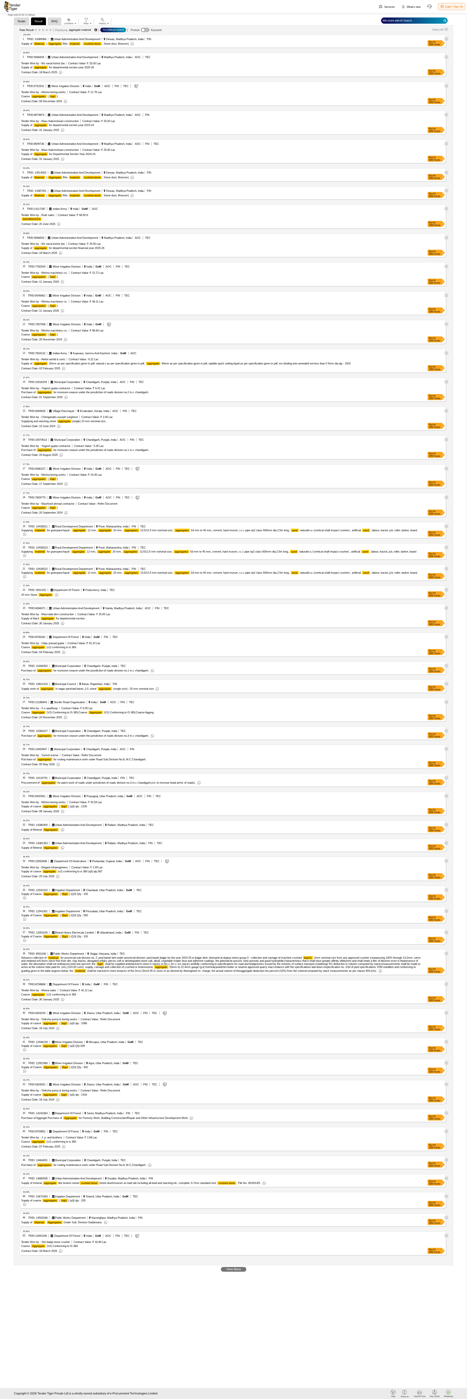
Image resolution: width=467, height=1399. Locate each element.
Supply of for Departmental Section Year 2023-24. (58, 154)
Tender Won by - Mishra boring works (43, 92)
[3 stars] (43, 30)
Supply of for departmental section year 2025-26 (57, 67)
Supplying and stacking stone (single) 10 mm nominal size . (64, 421)
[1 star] (35, 30)
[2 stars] (39, 30)
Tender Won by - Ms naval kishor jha (43, 63)
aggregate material (80, 29)
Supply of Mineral (39, 829)
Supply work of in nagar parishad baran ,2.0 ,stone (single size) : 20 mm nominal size (87, 688)
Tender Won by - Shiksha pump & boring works (49, 1019)
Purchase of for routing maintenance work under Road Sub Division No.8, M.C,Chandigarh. (83, 759)
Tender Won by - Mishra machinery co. (44, 272)
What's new (413, 6)
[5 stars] (50, 30)
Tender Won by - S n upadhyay (39, 708)
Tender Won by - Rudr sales (37, 215)
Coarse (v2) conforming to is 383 (48, 647)
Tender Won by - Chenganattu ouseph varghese (49, 416)
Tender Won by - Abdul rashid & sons (43, 359)
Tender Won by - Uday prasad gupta (42, 643)
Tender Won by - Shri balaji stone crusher (45, 1241)
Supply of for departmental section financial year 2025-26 (62, 247)
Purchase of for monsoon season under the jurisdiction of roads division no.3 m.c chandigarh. (85, 735)
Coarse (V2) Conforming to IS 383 (49, 1245)
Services (389, 6)
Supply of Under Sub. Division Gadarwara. (61, 1222)
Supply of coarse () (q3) (54, 806)
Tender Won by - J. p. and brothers (41, 1137)
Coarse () (39, 96)
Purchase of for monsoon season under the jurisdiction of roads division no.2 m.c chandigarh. (85, 392)
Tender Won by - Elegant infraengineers (44, 867)
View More (233, 1269)
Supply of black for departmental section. (53, 618)
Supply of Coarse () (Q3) (54, 893)
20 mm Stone (36, 594)
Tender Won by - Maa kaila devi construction (47, 614)
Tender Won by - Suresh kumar (39, 755)
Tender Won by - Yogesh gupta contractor (45, 388)
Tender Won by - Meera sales (38, 990)
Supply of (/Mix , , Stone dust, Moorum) (75, 43)
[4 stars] (46, 30)
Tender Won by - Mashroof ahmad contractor (47, 503)
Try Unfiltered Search (113, 30)
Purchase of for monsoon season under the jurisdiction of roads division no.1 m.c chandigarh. (85, 449)
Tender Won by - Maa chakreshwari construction (50, 121)
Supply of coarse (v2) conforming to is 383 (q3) (61, 871)
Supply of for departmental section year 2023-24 (57, 125)
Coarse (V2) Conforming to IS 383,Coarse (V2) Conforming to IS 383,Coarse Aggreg (87, 712)
